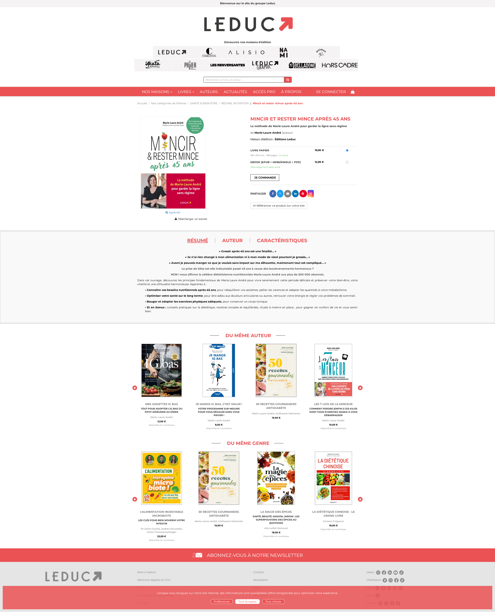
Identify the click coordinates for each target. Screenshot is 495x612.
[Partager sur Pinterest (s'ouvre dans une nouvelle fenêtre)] (303, 193)
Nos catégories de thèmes (168, 103)
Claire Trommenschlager (161, 532)
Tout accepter (247, 601)
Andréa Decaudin (171, 528)
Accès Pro (264, 92)
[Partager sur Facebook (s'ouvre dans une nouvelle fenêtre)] (272, 193)
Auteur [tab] (232, 240)
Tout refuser (273, 601)
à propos (291, 92)
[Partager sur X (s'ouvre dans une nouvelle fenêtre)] (280, 193)
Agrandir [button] (174, 212)
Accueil (142, 103)
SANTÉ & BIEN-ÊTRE (203, 103)
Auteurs (209, 92)
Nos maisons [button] (156, 92)
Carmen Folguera (333, 521)
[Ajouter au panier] (264, 177)
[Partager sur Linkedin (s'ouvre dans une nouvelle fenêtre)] (295, 193)
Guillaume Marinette (288, 413)
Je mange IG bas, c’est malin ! (219, 404)
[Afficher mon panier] (352, 91)
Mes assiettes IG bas (161, 404)
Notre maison (146, 572)
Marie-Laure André (267, 132)
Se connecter (331, 92)
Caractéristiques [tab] (282, 240)
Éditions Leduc (285, 139)
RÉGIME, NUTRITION (235, 103)
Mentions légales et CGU (154, 580)
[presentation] (134, 387)
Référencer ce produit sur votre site (280, 205)
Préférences (222, 601)
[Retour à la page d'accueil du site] (247, 24)
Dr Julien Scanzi (150, 528)
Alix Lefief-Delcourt (276, 528)
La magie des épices (276, 512)
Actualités (235, 92)
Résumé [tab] (197, 240)
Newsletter (260, 580)
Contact (258, 572)
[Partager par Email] (287, 193)
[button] (173, 163)
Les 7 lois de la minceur (333, 404)
